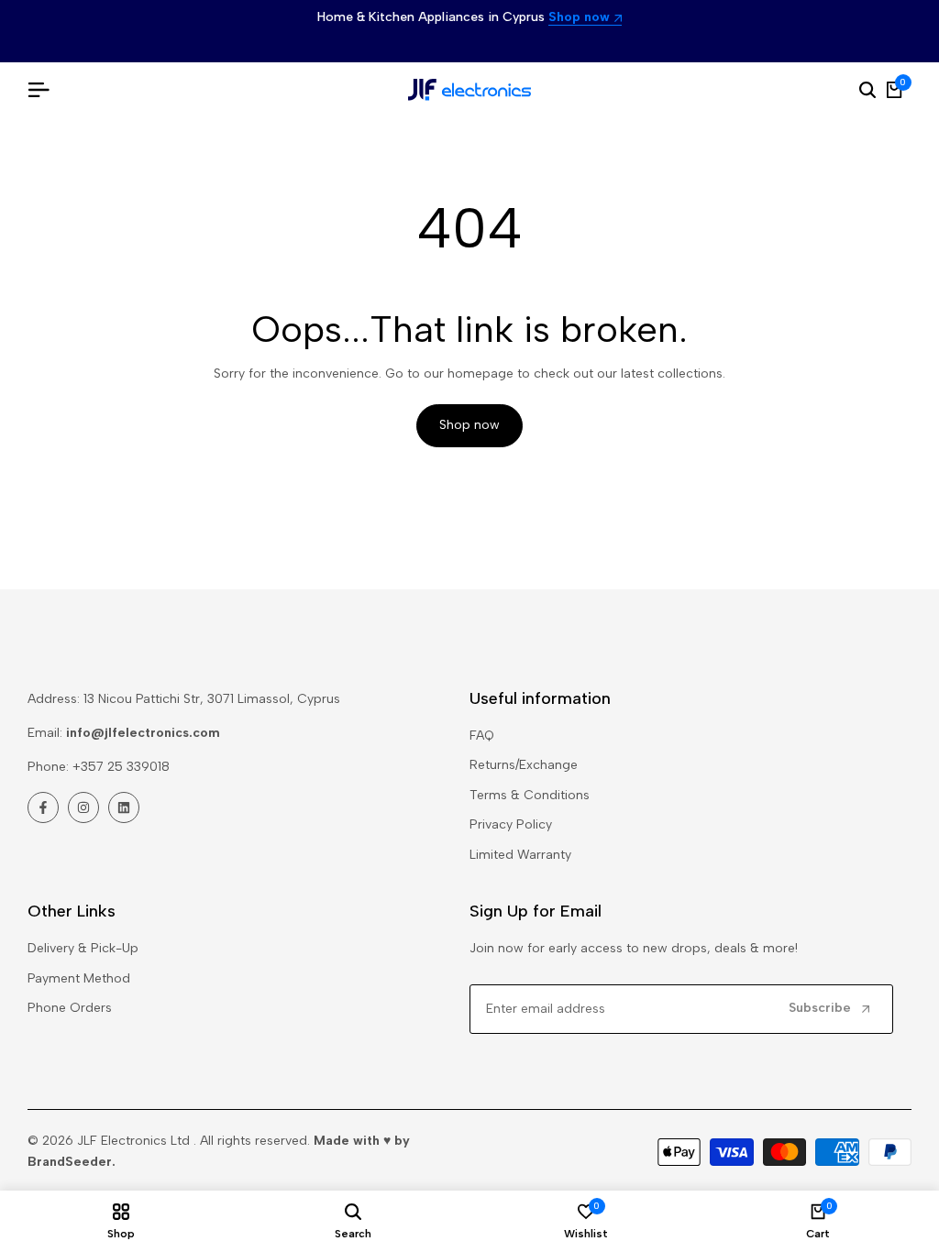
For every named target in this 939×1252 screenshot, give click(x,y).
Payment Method (79, 978)
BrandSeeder (70, 1162)
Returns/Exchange (524, 765)
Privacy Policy (511, 824)
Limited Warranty (520, 854)
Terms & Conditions (530, 795)
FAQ (482, 735)
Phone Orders (70, 1008)
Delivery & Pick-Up (83, 948)
